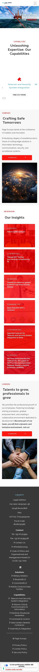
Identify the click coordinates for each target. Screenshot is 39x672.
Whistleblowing (20, 547)
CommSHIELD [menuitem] (20, 583)
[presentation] (3, 98)
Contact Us (20, 542)
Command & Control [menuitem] (20, 619)
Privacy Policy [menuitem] (20, 645)
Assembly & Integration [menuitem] (20, 629)
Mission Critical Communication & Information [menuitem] (19, 606)
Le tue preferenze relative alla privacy (21, 665)
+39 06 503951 (21, 534)
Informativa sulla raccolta (12, 669)
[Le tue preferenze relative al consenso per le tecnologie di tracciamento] (3, 668)
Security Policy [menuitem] (20, 652)
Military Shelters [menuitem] (20, 576)
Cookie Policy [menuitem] (20, 649)
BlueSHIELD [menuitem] (20, 579)
